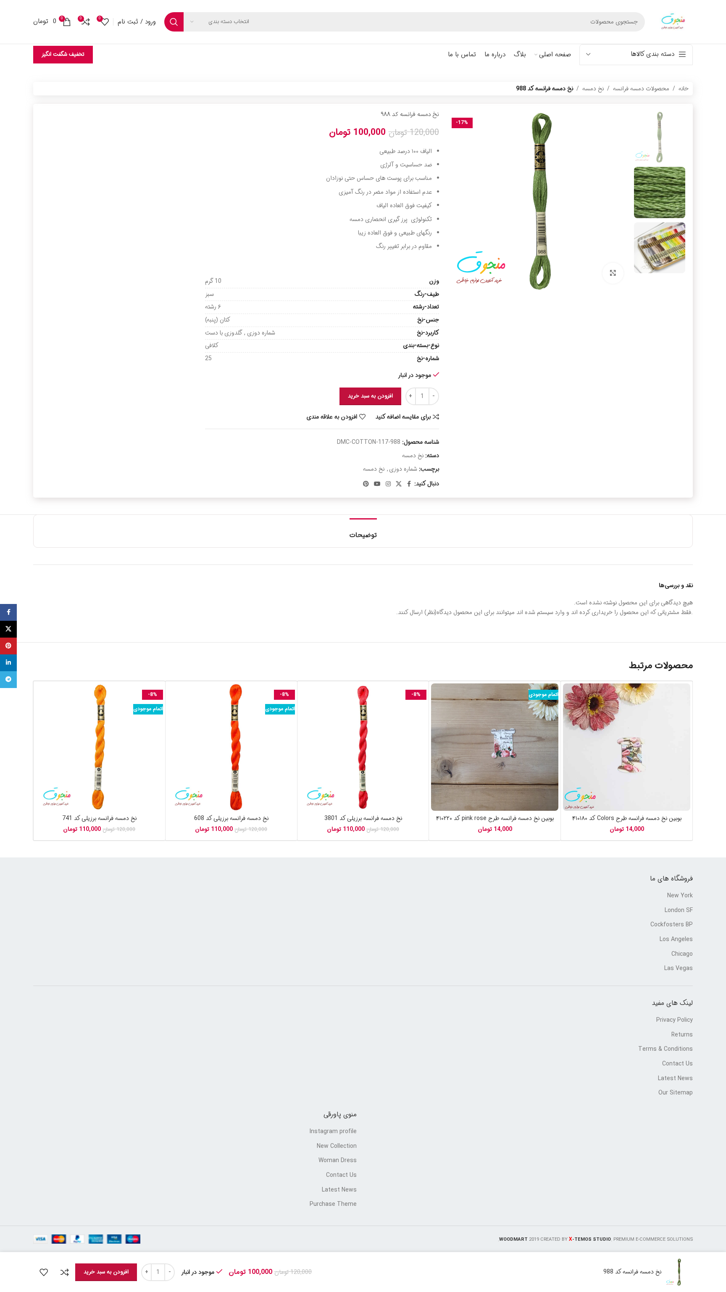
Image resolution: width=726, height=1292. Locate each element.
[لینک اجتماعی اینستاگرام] (388, 484)
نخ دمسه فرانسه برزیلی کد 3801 (363, 818)
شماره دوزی (403, 469)
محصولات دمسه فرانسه (641, 88)
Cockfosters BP (671, 925)
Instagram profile (333, 1132)
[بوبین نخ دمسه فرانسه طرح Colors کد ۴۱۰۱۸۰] (626, 747)
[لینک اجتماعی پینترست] (365, 484)
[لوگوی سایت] (673, 21)
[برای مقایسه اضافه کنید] (64, 1272)
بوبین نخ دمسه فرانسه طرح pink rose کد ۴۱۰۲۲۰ (495, 818)
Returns (682, 1035)
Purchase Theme (333, 1204)
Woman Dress (337, 1161)
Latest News (675, 1079)
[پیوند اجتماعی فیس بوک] (409, 484)
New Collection (337, 1146)
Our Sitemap (675, 1093)
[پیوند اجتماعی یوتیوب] (377, 484)
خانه (684, 88)
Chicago (682, 954)
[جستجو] (174, 22)
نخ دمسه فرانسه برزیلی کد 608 (231, 818)
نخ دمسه (593, 88)
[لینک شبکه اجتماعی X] (398, 484)
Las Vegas (678, 969)
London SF (679, 911)
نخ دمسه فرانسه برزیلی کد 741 (99, 818)
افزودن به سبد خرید (370, 396)
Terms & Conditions (665, 1049)
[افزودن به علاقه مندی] (43, 1272)
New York (680, 896)
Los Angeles (676, 940)
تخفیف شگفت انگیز (63, 54)
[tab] (363, 531)
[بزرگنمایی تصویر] (612, 273)
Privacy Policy (674, 1020)
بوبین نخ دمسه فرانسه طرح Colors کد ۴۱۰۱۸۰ (626, 818)
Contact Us (677, 1064)
